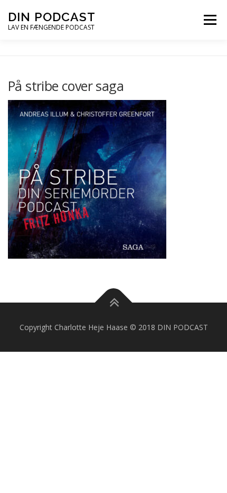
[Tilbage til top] (114, 302)
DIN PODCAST (52, 17)
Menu (210, 19)
